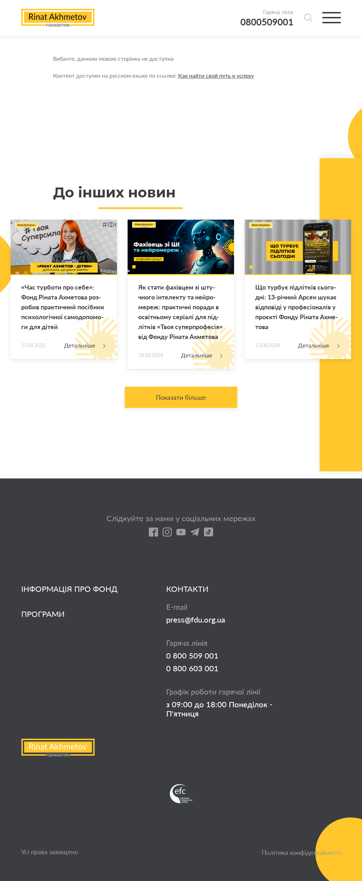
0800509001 (266, 22)
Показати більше (181, 397)
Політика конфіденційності (301, 852)
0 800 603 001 (192, 668)
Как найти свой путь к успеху (216, 75)
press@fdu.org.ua (195, 619)
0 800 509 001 (192, 655)
